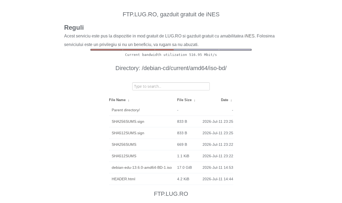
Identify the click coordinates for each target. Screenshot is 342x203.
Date (224, 100)
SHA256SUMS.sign (128, 121)
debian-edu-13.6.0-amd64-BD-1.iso (142, 167)
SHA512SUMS (124, 156)
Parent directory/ (126, 110)
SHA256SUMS (124, 144)
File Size (184, 100)
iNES (249, 36)
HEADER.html (123, 179)
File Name (117, 100)
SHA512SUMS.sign (128, 133)
